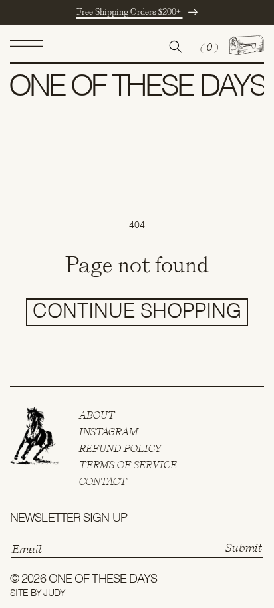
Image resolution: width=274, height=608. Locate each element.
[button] (26, 46)
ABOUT (97, 415)
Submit (243, 547)
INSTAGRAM (108, 432)
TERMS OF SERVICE (128, 465)
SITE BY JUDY (38, 593)
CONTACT (103, 482)
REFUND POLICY (120, 449)
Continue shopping (137, 312)
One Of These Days (103, 579)
